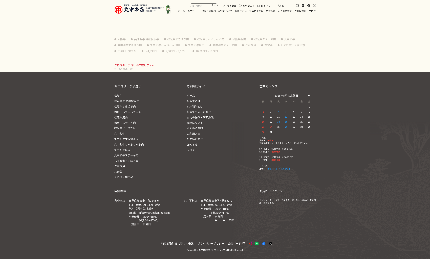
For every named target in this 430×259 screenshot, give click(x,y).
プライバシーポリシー (210, 243)
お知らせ (192, 144)
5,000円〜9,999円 (176, 51)
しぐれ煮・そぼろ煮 (293, 45)
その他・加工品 (127, 51)
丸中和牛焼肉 (196, 45)
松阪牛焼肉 (239, 39)
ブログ (312, 11)
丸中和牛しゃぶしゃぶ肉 (165, 45)
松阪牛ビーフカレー (126, 128)
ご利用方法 (300, 11)
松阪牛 (122, 39)
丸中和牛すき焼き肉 (130, 45)
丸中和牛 (289, 39)
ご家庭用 (250, 45)
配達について (225, 11)
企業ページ (234, 243)
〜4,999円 (151, 51)
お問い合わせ (195, 139)
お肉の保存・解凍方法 (200, 117)
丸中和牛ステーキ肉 (225, 45)
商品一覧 (127, 68)
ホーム (181, 11)
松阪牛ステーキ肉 (265, 39)
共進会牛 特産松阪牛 (146, 39)
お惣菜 (268, 45)
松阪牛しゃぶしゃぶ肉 (210, 39)
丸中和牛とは (256, 11)
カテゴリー (193, 11)
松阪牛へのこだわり (199, 112)
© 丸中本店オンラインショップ (211, 249)
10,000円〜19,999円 (208, 51)
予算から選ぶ (209, 11)
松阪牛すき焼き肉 (178, 39)
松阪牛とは (241, 11)
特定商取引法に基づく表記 (177, 243)
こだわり (270, 11)
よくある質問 (285, 11)
